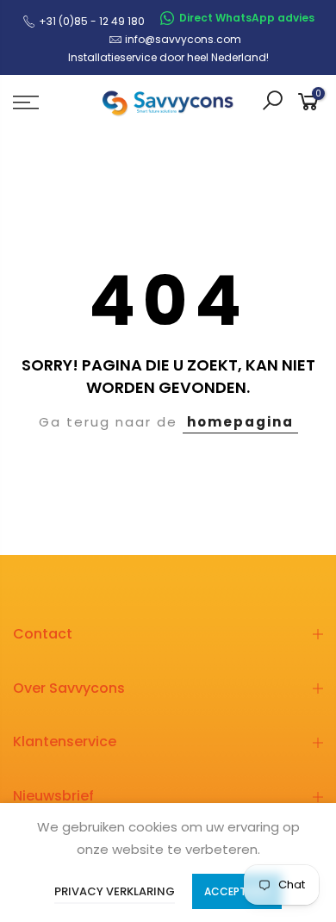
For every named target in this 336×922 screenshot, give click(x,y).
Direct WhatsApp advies (246, 17)
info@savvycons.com (183, 39)
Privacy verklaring (114, 891)
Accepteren (237, 891)
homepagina (240, 422)
